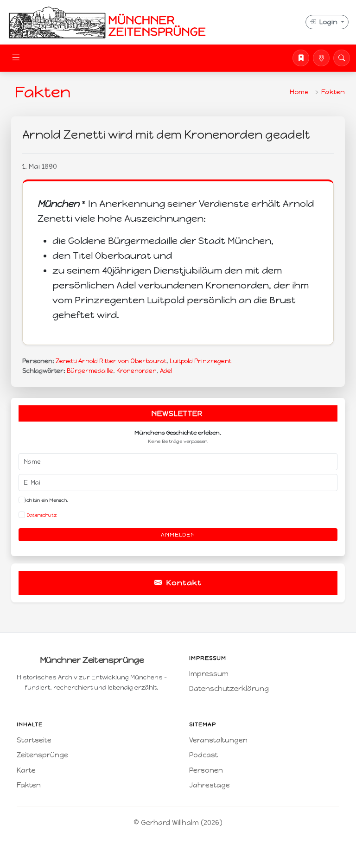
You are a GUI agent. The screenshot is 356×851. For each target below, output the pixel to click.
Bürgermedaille (90, 370)
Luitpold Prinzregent (200, 361)
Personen (206, 770)
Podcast (203, 755)
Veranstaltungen (218, 740)
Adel (166, 370)
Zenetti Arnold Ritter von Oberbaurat (111, 361)
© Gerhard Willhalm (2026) (178, 823)
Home (299, 92)
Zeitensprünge (42, 755)
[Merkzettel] (300, 58)
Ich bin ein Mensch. (46, 500)
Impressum (209, 674)
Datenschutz (41, 515)
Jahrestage (209, 785)
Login (328, 22)
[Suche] (341, 58)
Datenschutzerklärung (229, 689)
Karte (26, 770)
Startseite (34, 740)
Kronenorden (136, 370)
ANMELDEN (178, 534)
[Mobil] (321, 58)
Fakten (333, 92)
